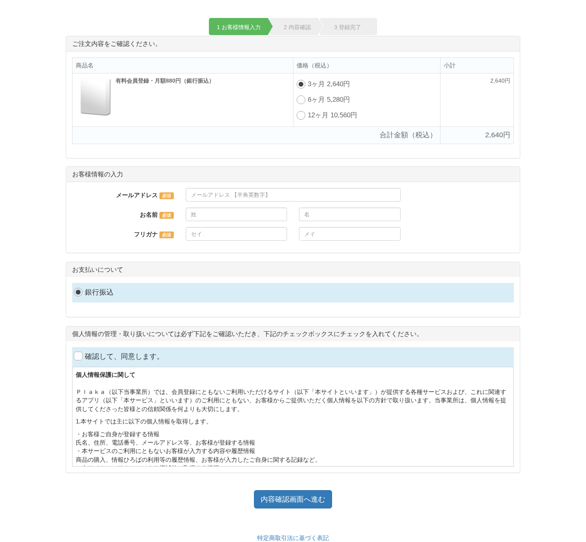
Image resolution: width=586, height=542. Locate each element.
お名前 (149, 214)
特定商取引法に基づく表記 (293, 537)
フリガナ (146, 234)
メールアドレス (137, 195)
